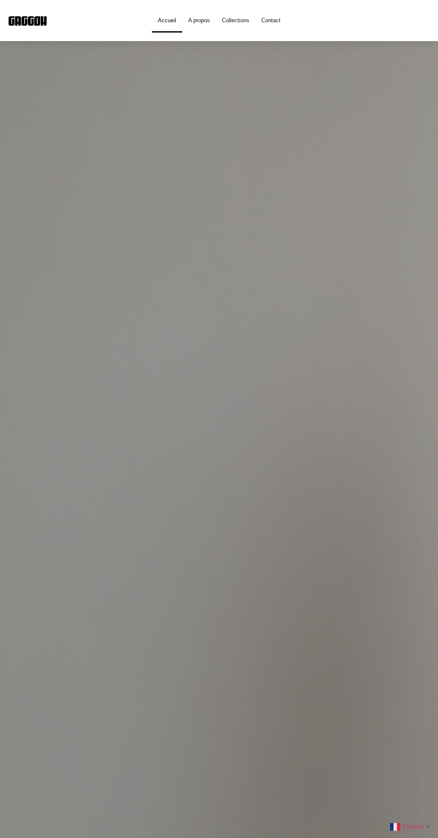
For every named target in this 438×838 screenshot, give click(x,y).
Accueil (167, 20)
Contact (271, 20)
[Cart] (415, 20)
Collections (235, 20)
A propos (199, 20)
